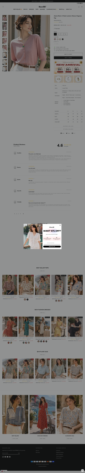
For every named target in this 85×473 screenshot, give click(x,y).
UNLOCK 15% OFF (52, 246)
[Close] (60, 225)
